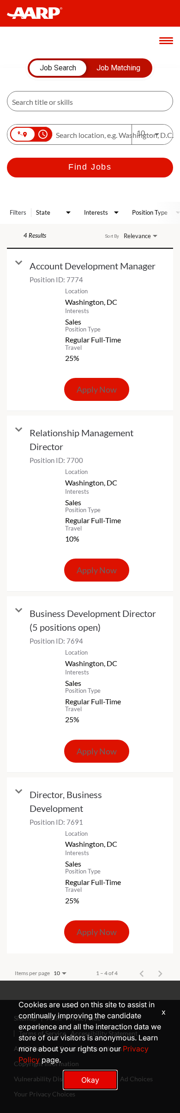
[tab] (58, 68)
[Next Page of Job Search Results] (160, 973)
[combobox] (85, 101)
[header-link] (39, 13)
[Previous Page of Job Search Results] (141, 973)
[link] (90, 330)
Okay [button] (90, 1079)
